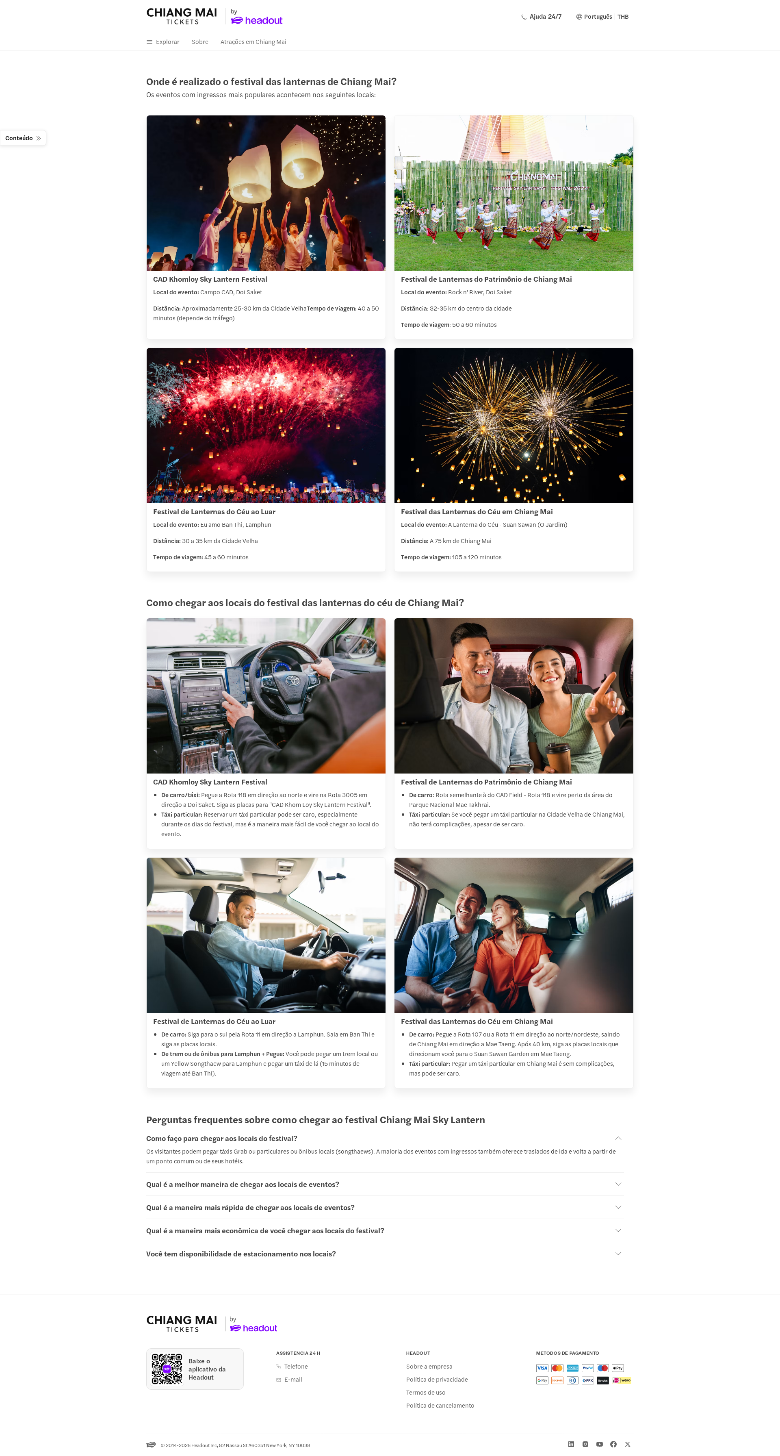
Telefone (296, 1366)
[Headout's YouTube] (599, 1444)
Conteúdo (19, 137)
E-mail (293, 1379)
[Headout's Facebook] (613, 1444)
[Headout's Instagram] (585, 1444)
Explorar (168, 41)
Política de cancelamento (440, 1405)
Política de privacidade (437, 1379)
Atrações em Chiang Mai (253, 41)
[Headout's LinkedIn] (571, 1444)
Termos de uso (426, 1392)
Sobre (200, 41)
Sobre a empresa (429, 1366)
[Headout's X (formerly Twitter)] (627, 1444)
